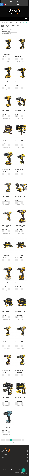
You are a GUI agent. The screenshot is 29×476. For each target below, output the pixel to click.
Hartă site (18, 469)
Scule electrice (18, 22)
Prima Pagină (4, 22)
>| (22, 440)
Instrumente (11, 22)
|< (2, 440)
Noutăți (13, 469)
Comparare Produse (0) (6, 33)
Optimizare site (17, 473)
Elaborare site (17, 472)
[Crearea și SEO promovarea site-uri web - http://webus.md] (24, 473)
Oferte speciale (6, 469)
